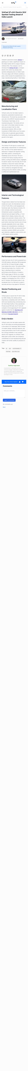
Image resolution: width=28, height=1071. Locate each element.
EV (6, 348)
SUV (10, 348)
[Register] (25, 2)
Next (4, 407)
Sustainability (17, 348)
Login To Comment (9, 400)
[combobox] (14, 7)
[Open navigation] (2, 2)
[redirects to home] (13, 2)
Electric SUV (16, 351)
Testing (8, 351)
